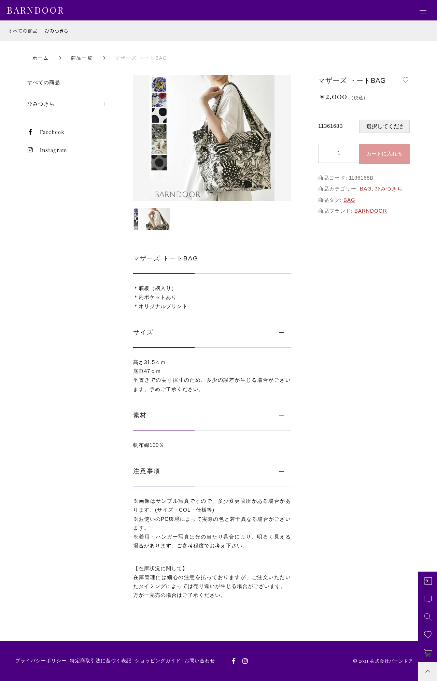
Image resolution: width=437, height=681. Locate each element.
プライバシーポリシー (41, 660)
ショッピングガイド (158, 660)
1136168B (330, 126)
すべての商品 (23, 30)
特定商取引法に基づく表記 (100, 660)
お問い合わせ (199, 660)
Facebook (52, 131)
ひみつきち (56, 30)
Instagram (53, 150)
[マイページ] (427, 581)
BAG (366, 189)
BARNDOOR (370, 211)
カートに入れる (384, 153)
